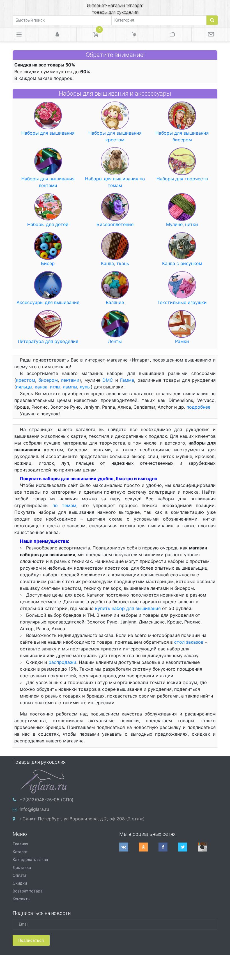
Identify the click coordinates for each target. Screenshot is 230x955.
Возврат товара (28, 891)
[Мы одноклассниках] (148, 847)
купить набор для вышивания (128, 608)
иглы (55, 387)
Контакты (22, 898)
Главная (20, 843)
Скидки (20, 883)
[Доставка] (134, 34)
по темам (64, 505)
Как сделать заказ (30, 859)
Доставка (22, 867)
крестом (25, 380)
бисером (48, 380)
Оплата (19, 875)
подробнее (198, 407)
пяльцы (24, 387)
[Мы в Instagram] (207, 847)
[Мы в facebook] (168, 847)
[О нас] (211, 34)
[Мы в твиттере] (188, 847)
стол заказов (188, 642)
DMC (107, 380)
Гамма (127, 380)
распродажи (62, 662)
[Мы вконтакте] (129, 847)
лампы (70, 387)
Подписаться (31, 940)
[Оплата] (172, 34)
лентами (70, 380)
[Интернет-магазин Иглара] (43, 781)
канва (41, 387)
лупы (85, 387)
